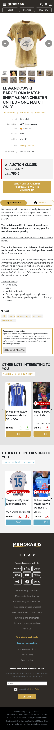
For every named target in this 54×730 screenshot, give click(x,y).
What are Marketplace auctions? (18, 462)
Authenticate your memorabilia (27, 601)
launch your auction (27, 643)
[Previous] (2, 410)
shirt (4, 316)
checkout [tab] (42, 203)
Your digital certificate (27, 637)
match (12, 316)
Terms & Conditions (27, 649)
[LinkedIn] (34, 555)
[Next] (51, 410)
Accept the (29, 689)
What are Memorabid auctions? (17, 374)
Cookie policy (27, 660)
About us (27, 628)
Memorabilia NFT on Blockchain (27, 612)
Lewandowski (8, 320)
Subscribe (27, 696)
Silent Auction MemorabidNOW (27, 623)
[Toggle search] (41, 4)
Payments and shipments (27, 617)
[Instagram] (20, 555)
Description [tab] (15, 203)
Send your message (14, 349)
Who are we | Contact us (27, 590)
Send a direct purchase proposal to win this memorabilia (27, 186)
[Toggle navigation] (4, 4)
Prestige (27, 9)
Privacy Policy (27, 654)
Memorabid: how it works (27, 596)
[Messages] (46, 4)
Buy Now (43, 9)
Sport (10, 9)
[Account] (50, 4)
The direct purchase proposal (27, 607)
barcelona (37, 316)
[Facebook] (24, 555)
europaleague (23, 316)
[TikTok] (29, 555)
